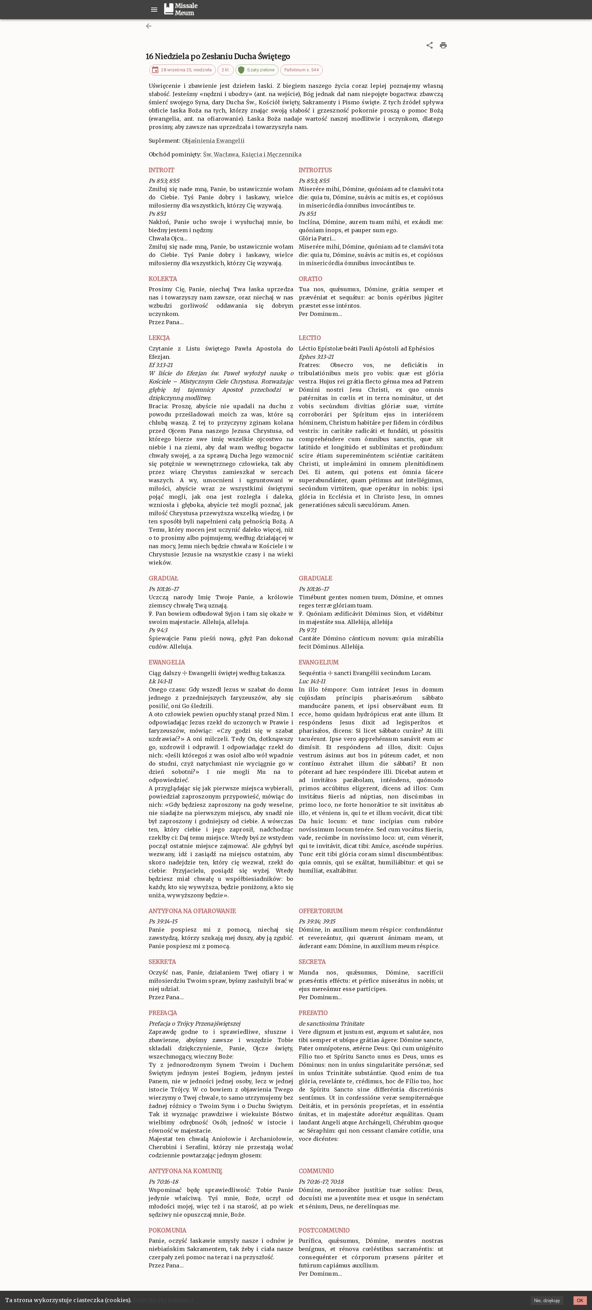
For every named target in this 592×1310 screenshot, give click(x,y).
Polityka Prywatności (163, 1300)
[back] (149, 26)
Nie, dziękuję (547, 1300)
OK (580, 1300)
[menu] (154, 9)
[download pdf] (443, 45)
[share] (429, 45)
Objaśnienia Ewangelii (213, 140)
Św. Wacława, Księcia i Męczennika (252, 154)
